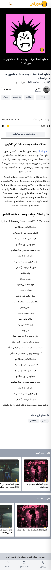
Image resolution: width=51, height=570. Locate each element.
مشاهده (7, 89)
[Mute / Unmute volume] (5, 4)
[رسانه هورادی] (38, 4)
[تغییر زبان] (10, 4)
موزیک (22, 82)
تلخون (44, 420)
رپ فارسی (34, 420)
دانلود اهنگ (43, 151)
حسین (38, 88)
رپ (16, 82)
